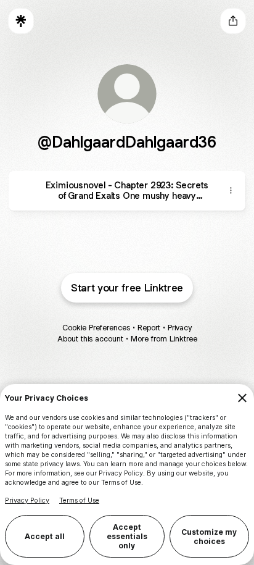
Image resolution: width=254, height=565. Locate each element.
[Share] (230, 190)
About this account (90, 338)
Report (148, 327)
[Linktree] (21, 21)
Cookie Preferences (96, 327)
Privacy (180, 327)
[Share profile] (233, 21)
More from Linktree (164, 338)
